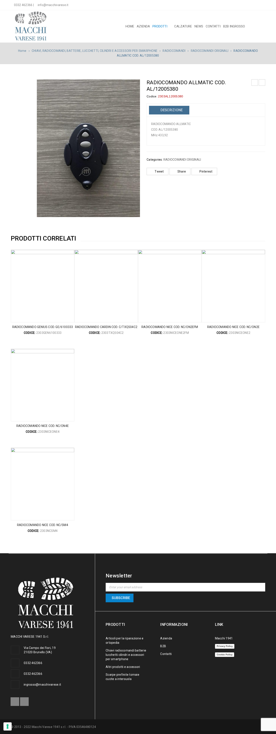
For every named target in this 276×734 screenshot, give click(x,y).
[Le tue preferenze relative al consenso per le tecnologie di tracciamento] (7, 726)
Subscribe (121, 598)
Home (22, 50)
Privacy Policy (225, 646)
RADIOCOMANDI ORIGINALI (210, 50)
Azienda (166, 638)
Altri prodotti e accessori (123, 667)
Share (181, 171)
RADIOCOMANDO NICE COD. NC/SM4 (42, 525)
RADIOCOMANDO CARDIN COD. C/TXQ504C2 (106, 327)
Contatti (166, 654)
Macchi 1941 (224, 638)
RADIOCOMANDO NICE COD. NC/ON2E (233, 327)
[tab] (169, 110)
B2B (163, 646)
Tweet (159, 171)
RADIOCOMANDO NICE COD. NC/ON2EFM (169, 327)
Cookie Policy (224, 654)
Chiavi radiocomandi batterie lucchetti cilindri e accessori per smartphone (126, 655)
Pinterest (205, 171)
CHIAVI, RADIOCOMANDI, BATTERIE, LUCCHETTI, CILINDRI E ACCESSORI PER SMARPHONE (94, 50)
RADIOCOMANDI (174, 50)
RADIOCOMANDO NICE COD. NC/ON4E (42, 426)
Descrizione (171, 110)
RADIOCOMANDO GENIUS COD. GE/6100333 (42, 327)
